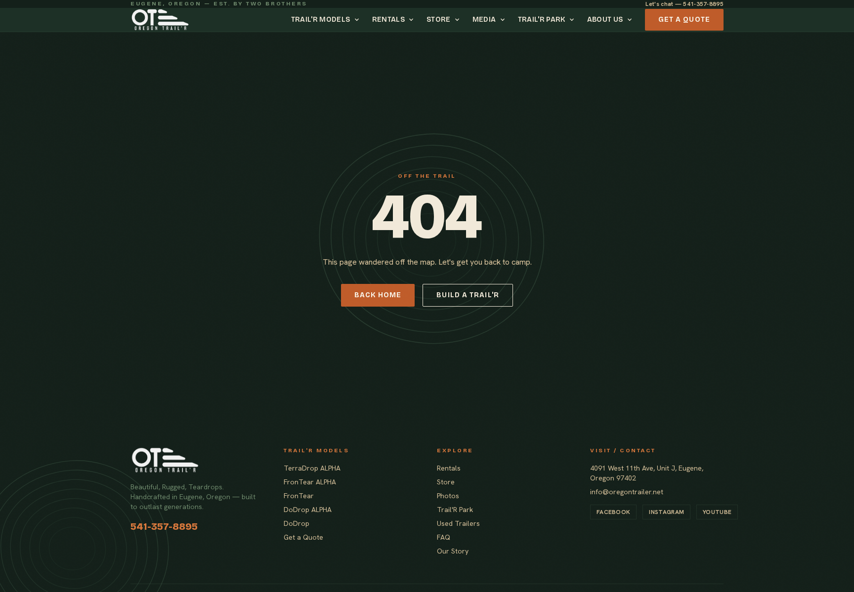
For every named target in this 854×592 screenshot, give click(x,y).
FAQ (443, 537)
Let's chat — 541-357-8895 (684, 4)
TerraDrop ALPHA (312, 468)
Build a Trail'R (467, 295)
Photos (448, 495)
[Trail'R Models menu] (358, 20)
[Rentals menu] (413, 20)
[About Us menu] (631, 20)
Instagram (666, 512)
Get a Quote (684, 19)
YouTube (717, 512)
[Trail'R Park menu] (573, 20)
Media (484, 19)
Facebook (613, 512)
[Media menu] (504, 20)
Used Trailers (458, 523)
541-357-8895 (164, 526)
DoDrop (296, 523)
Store (439, 19)
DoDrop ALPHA (308, 509)
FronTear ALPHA (310, 481)
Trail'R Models (320, 19)
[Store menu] (459, 20)
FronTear (299, 495)
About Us (605, 19)
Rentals (388, 19)
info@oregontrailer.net (626, 491)
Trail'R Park (541, 19)
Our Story (453, 551)
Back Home (377, 295)
